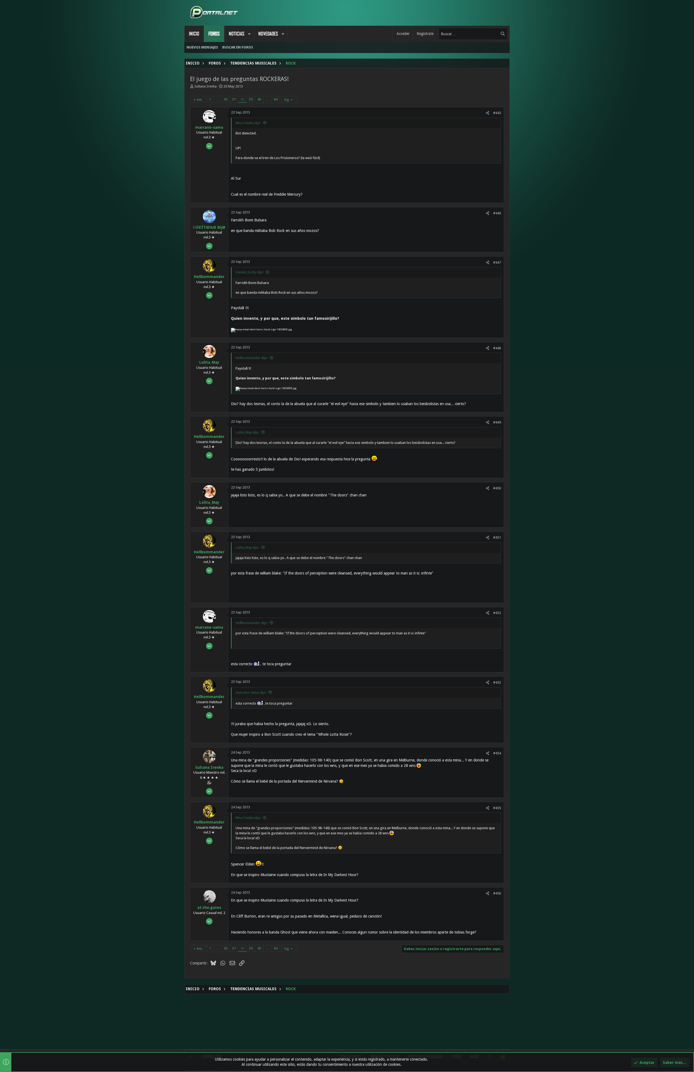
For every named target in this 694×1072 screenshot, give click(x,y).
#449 (497, 422)
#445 (497, 113)
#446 (497, 213)
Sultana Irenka (205, 86)
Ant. (200, 100)
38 (242, 99)
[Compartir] (487, 112)
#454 (497, 753)
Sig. (287, 100)
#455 (497, 808)
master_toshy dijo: (250, 272)
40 (259, 99)
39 (251, 99)
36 (225, 99)
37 (234, 99)
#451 (497, 537)
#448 (497, 348)
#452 (497, 613)
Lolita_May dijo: (247, 432)
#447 (497, 262)
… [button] (217, 99)
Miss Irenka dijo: (248, 123)
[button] (249, 34)
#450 (497, 488)
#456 (497, 893)
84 (276, 99)
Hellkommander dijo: (252, 358)
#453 (497, 682)
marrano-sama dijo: (251, 692)
